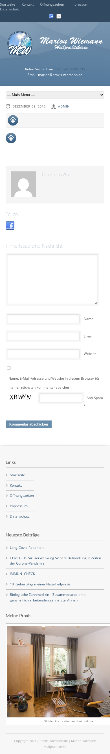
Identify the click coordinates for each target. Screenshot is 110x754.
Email (88, 336)
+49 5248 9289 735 (70, 69)
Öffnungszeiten (52, 4)
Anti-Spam (95, 397)
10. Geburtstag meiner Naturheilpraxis (40, 584)
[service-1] (55, 120)
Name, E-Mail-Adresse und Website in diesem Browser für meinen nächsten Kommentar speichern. (54, 383)
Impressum (79, 4)
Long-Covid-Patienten (26, 547)
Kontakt (28, 4)
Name (88, 318)
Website (90, 353)
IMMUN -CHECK (22, 573)
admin (64, 106)
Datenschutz (10, 9)
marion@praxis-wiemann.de (60, 74)
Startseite (7, 4)
